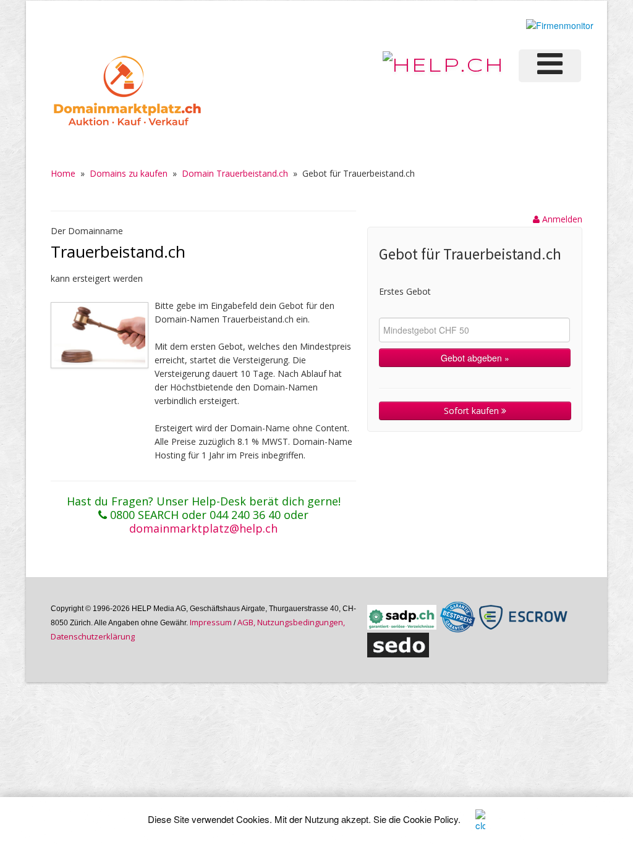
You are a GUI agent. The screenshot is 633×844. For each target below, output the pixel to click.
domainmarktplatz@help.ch (203, 528)
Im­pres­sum (211, 622)
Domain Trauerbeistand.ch (235, 173)
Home (63, 173)
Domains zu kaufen (129, 173)
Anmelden (561, 219)
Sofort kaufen (472, 410)
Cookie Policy (430, 818)
